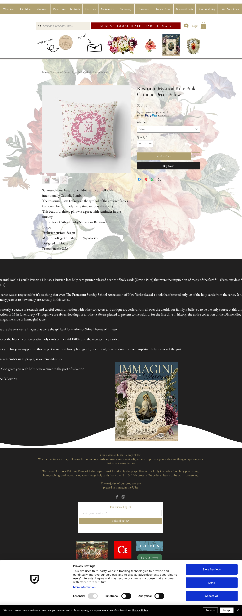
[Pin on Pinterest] (146, 179)
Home (45, 72)
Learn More (163, 115)
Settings (210, 610)
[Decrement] (139, 143)
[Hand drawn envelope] (95, 47)
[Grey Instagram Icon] (123, 497)
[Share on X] (159, 179)
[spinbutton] (145, 143)
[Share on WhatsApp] (153, 179)
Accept (226, 610)
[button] (25, 9)
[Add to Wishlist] (196, 156)
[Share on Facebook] (139, 179)
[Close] (238, 610)
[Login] (186, 25)
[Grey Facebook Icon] (117, 497)
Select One (142, 122)
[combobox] (168, 129)
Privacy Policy (140, 610)
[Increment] (150, 143)
